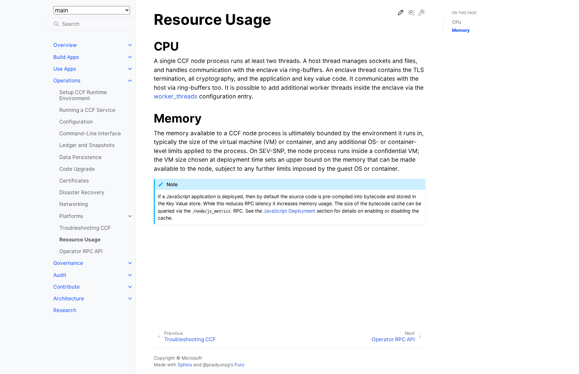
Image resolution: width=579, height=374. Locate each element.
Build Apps (66, 57)
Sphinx (185, 364)
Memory (461, 30)
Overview (65, 45)
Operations (66, 80)
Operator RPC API (81, 251)
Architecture (68, 298)
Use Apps (64, 69)
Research (64, 310)
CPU (456, 22)
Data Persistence (80, 157)
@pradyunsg (216, 364)
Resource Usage (80, 239)
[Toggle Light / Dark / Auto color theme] (421, 13)
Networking (73, 204)
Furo (239, 364)
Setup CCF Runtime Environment (83, 95)
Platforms (71, 216)
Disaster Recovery (82, 192)
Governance (68, 263)
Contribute (66, 287)
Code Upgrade (77, 169)
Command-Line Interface (90, 133)
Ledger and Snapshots (87, 145)
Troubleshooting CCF (85, 228)
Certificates (74, 180)
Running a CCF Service (87, 110)
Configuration (76, 122)
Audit (59, 275)
